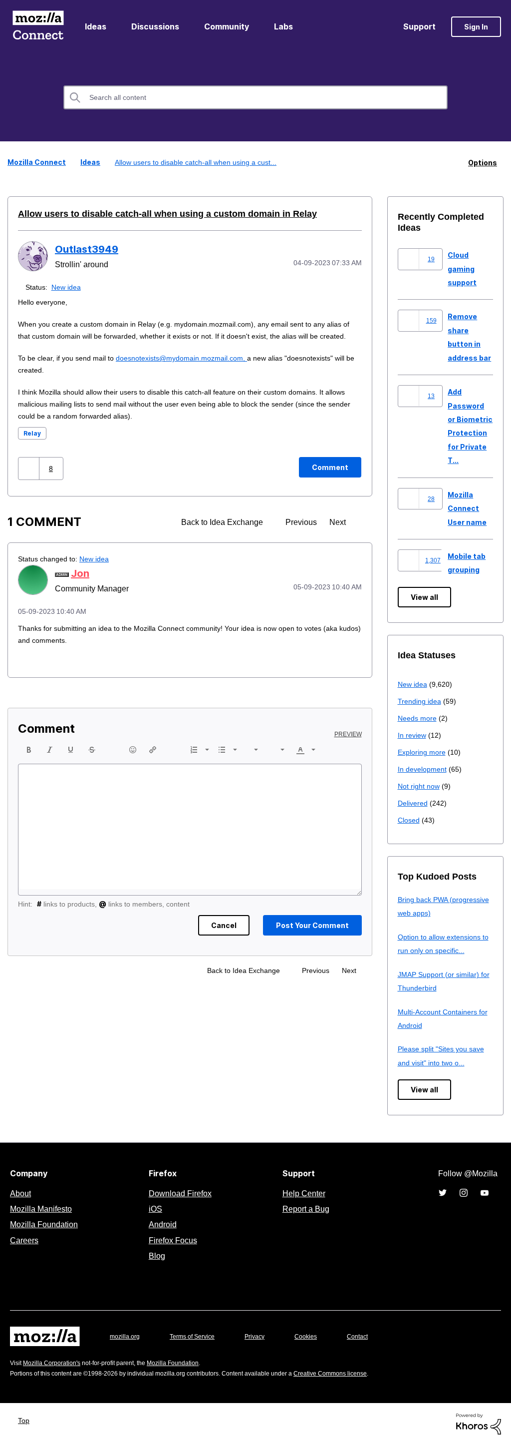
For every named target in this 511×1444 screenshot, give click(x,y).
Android (161, 1224)
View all (424, 596)
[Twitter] (442, 1192)
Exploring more (423, 751)
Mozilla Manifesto (43, 1208)
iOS (153, 1208)
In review (413, 734)
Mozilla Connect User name (467, 508)
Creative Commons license (360, 1373)
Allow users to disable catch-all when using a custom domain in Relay (152, 213)
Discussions (155, 26)
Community (226, 26)
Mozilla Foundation (45, 1224)
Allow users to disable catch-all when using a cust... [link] (194, 162)
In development (424, 768)
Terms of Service (198, 1336)
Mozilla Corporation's (55, 1362)
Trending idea (421, 700)
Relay (32, 445)
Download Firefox (180, 1193)
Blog (155, 1255)
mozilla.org (126, 1336)
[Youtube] (484, 1192)
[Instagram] (463, 1192)
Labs (283, 26)
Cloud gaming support (462, 268)
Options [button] (482, 162)
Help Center (302, 1193)
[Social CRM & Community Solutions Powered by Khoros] (478, 1423)
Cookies (317, 1336)
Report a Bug (304, 1208)
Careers (24, 1240)
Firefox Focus (172, 1240)
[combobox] (255, 97)
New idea (68, 286)
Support (419, 26)
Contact (371, 1336)
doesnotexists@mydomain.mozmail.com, (191, 369)
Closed (409, 819)
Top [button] (26, 1420)
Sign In (476, 26)
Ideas (95, 26)
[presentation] (29, 761)
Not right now (421, 785)
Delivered (414, 802)
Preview (349, 746)
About (21, 1193)
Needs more (418, 717)
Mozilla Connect (38, 26)
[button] (29, 479)
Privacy (264, 1336)
